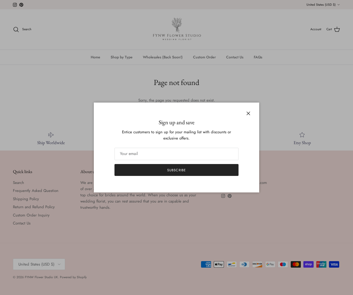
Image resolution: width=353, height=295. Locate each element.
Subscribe (176, 170)
